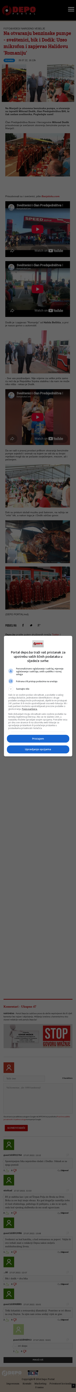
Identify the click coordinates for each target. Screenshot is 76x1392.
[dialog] (38, 696)
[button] (38, 688)
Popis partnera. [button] (29, 709)
